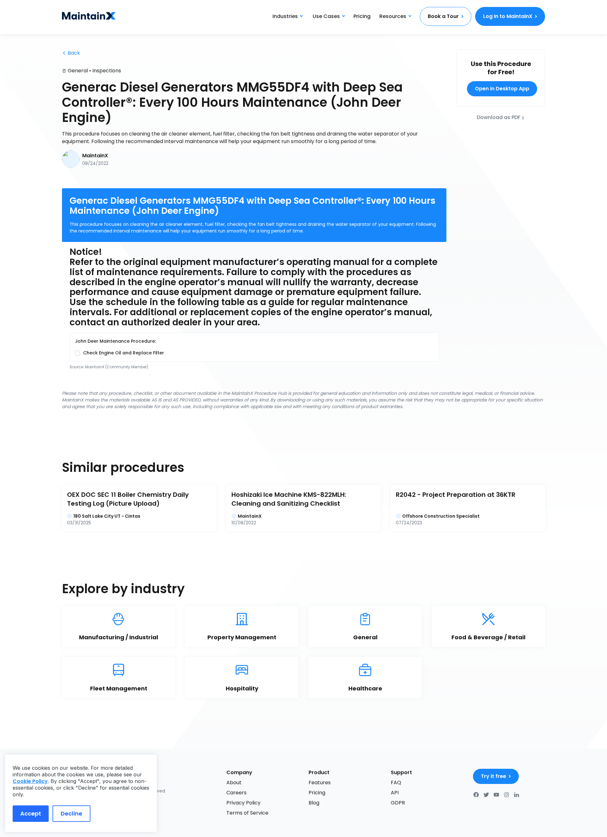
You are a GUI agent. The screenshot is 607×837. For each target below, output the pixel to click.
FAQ (396, 782)
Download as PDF (498, 117)
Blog (314, 802)
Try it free (493, 776)
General (78, 71)
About (234, 782)
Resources (392, 16)
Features (320, 782)
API (395, 792)
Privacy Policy (243, 802)
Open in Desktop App (502, 88)
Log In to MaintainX (507, 16)
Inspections (106, 71)
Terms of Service (247, 812)
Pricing (362, 16)
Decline (71, 813)
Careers (236, 792)
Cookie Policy (30, 781)
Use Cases (326, 16)
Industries (285, 16)
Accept (30, 813)
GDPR (398, 802)
